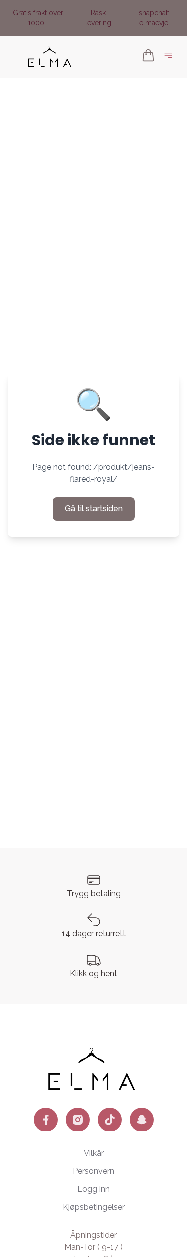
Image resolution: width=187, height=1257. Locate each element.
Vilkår (94, 1153)
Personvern (93, 1171)
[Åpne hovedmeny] (170, 57)
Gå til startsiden (94, 508)
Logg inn (93, 1189)
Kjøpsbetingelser (94, 1207)
